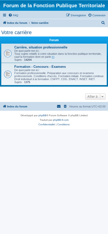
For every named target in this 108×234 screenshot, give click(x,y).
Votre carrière (16, 32)
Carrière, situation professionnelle (40, 47)
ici (53, 56)
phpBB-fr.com (61, 120)
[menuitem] (13, 15)
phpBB (42, 115)
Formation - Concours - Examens (40, 67)
